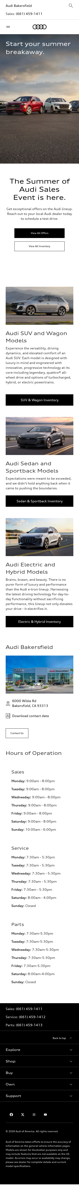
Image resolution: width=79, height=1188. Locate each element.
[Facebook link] (11, 1114)
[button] (39, 1050)
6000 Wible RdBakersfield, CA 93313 (30, 703)
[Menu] (9, 27)
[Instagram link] (34, 1114)
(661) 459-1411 (29, 14)
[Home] (40, 26)
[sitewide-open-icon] (70, 6)
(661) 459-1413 (29, 1025)
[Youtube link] (45, 1114)
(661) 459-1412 (32, 1017)
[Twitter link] (22, 1114)
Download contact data (30, 716)
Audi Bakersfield (19, 6)
